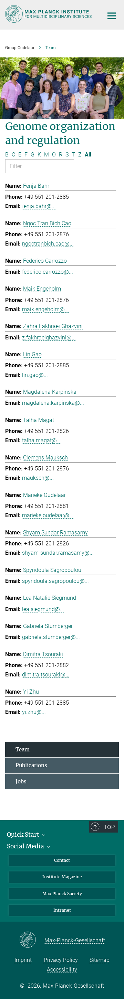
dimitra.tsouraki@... (46, 674)
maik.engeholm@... (45, 309)
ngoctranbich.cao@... (48, 243)
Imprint (23, 960)
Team (23, 749)
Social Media (26, 846)
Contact (62, 860)
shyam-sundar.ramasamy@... (58, 553)
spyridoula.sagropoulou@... (55, 581)
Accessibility (62, 969)
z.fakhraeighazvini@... (49, 337)
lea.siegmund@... (43, 609)
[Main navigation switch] (111, 16)
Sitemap (100, 960)
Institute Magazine (62, 876)
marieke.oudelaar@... (47, 515)
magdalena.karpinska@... (53, 403)
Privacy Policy (61, 960)
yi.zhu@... (34, 712)
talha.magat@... (41, 440)
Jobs (21, 781)
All (88, 154)
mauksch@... (38, 478)
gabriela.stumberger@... (51, 637)
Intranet (62, 910)
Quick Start (24, 834)
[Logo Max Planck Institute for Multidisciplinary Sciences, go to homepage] (49, 14)
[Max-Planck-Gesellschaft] (31, 940)
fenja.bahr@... (39, 206)
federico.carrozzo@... (47, 272)
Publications (31, 765)
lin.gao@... (35, 375)
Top (109, 827)
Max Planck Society (62, 893)
